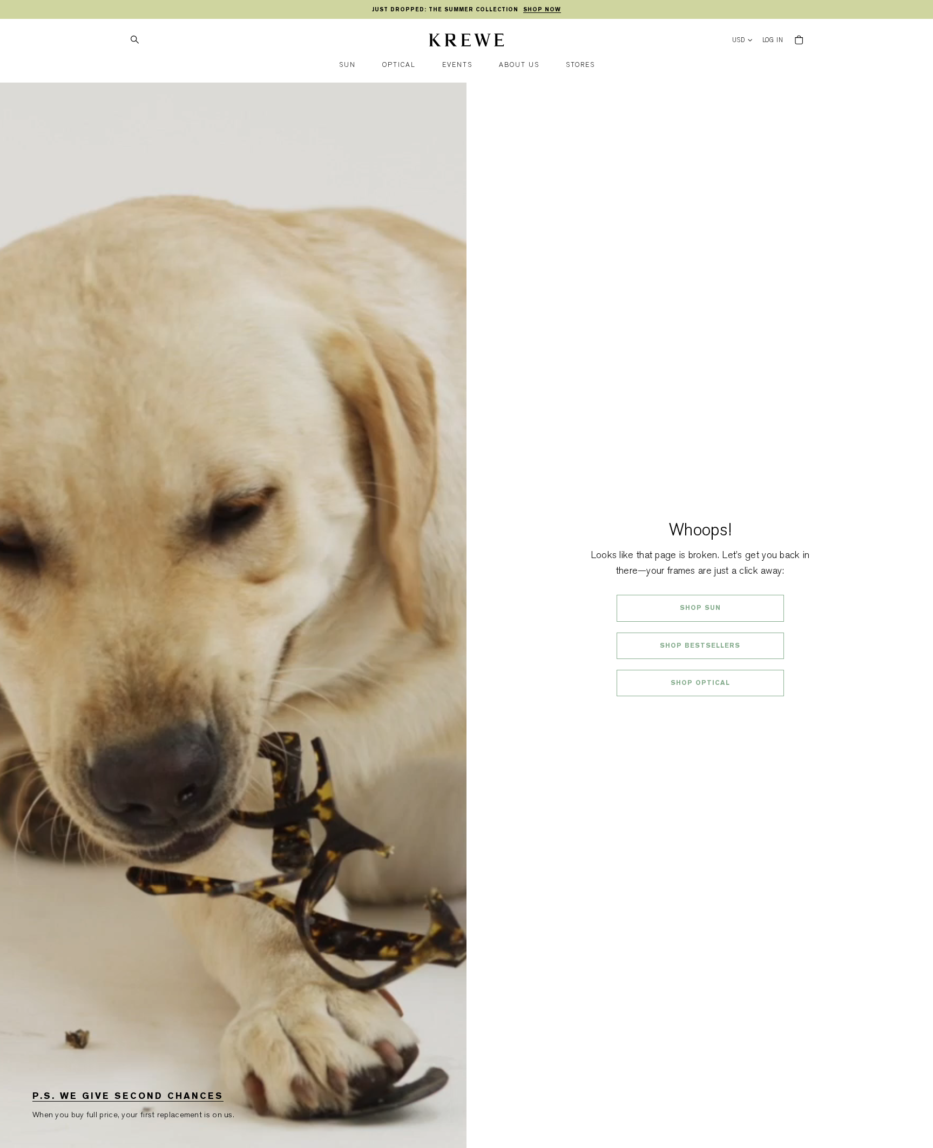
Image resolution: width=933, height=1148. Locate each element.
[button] (347, 65)
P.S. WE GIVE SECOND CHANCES (128, 1096)
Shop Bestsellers (700, 645)
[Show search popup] (134, 40)
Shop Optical (700, 683)
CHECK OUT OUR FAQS (700, 711)
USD (739, 40)
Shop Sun (700, 608)
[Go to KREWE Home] (466, 41)
